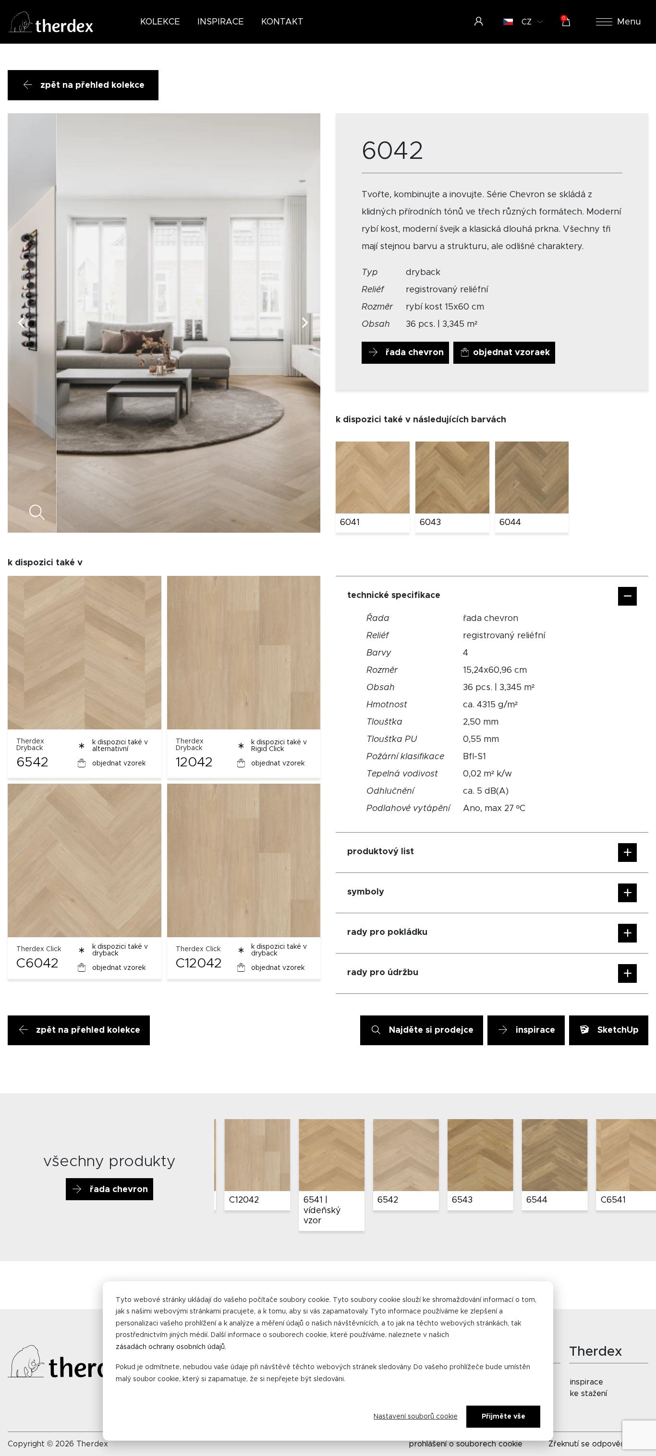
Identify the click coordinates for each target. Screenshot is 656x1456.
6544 (460, 1200)
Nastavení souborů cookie (416, 1416)
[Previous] (23, 323)
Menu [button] (629, 22)
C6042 (37, 963)
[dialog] (328, 1361)
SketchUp (617, 1030)
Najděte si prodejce (430, 1030)
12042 (194, 762)
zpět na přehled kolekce (91, 85)
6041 (350, 522)
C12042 (199, 963)
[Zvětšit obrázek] (302, 514)
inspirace (534, 1030)
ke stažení (588, 1393)
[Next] (305, 323)
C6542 (611, 1200)
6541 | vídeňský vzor (245, 1210)
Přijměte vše (503, 1416)
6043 (430, 522)
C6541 (535, 1200)
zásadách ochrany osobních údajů (170, 1347)
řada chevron (413, 352)
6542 (32, 762)
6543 (385, 1200)
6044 (510, 522)
